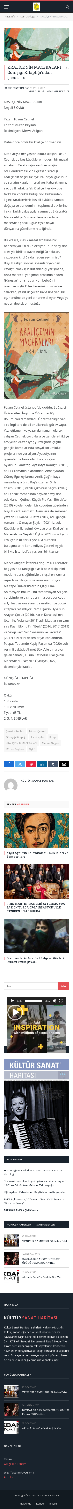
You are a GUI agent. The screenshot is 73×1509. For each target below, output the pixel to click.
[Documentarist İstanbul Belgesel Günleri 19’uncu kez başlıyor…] (36, 936)
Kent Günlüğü (37, 91)
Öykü (32, 749)
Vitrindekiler (61, 91)
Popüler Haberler (19, 1224)
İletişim (53, 1503)
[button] (15, 1012)
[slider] (33, 1001)
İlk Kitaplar (38, 737)
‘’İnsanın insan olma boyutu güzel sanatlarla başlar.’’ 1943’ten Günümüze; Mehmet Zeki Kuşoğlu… (34, 1183)
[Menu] (6, 7)
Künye (40, 1503)
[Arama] (67, 7)
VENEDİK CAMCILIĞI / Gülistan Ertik (45, 1241)
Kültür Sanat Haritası (17, 87)
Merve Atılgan (50, 743)
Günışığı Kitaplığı (16, 737)
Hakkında (25, 1503)
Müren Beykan (15, 749)
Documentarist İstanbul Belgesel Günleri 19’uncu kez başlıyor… (35, 960)
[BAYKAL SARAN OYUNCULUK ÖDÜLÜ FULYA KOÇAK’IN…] (11, 1258)
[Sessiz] (54, 1001)
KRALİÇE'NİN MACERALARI (21, 743)
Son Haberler (45, 1224)
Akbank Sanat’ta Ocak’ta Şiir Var (42, 1277)
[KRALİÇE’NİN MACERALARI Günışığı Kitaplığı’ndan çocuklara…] (36, 44)
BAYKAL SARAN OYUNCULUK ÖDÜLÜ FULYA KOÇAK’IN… (41, 1260)
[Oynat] (12, 1001)
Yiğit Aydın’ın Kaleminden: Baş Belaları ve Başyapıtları (35, 1192)
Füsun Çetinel (37, 731)
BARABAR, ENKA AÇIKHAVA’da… (22, 1210)
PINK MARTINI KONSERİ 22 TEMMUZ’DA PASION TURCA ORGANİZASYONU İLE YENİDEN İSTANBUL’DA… (36, 907)
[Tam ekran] (61, 1001)
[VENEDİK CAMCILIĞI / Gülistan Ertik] (11, 1240)
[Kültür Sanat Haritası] (36, 7)
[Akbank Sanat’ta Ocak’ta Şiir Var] (11, 1276)
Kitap (50, 91)
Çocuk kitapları (15, 731)
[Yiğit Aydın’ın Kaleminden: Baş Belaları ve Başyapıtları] (36, 830)
